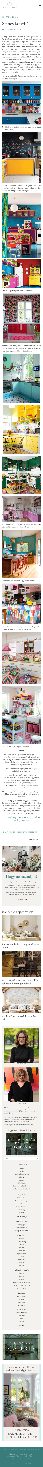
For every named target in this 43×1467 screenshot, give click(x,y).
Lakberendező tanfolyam (21, 1186)
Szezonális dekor (21, 1207)
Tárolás (21, 1177)
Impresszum (28, 1458)
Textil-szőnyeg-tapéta (21, 1174)
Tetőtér (21, 1239)
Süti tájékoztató (30, 1456)
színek (12, 832)
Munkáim (21, 1302)
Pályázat (21, 1277)
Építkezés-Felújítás (21, 1270)
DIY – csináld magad (21, 1201)
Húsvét (21, 1213)
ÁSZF (31, 1454)
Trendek (21, 1171)
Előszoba (21, 1265)
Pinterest (23, 1450)
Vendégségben (21, 1225)
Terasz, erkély (21, 1242)
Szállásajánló (21, 1296)
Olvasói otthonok (21, 1228)
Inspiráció (6, 17)
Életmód (21, 1293)
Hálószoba (21, 1251)
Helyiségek (21, 1235)
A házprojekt (21, 1288)
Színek (21, 1180)
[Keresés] (37, 1158)
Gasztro (21, 1321)
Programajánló (21, 1309)
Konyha (15, 17)
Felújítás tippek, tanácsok (21, 1285)
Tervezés (21, 1274)
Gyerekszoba (21, 1254)
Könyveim (21, 1305)
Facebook (6, 1450)
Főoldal (12, 1454)
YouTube (31, 1450)
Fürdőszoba (21, 1260)
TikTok (38, 1450)
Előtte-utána (21, 1198)
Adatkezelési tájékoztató (15, 1456)
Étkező (21, 1263)
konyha (5, 832)
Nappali (21, 1245)
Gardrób (21, 1257)
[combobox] (20, 1158)
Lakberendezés (21, 1165)
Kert (21, 1318)
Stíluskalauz (22, 1183)
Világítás (21, 1168)
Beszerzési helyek (21, 1217)
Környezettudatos (21, 1312)
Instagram (14, 1450)
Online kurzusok (22, 1454)
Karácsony (21, 1210)
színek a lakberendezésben (27, 832)
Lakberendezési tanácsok (21, 1189)
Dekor (22, 1204)
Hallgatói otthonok (21, 1231)
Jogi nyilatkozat (17, 1458)
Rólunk (21, 1299)
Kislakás (21, 1192)
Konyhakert (21, 1315)
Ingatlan (21, 1279)
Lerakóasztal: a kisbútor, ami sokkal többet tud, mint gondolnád (20, 982)
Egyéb (21, 1326)
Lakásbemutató (22, 1221)
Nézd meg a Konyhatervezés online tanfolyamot (23, 819)
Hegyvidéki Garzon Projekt (21, 1282)
